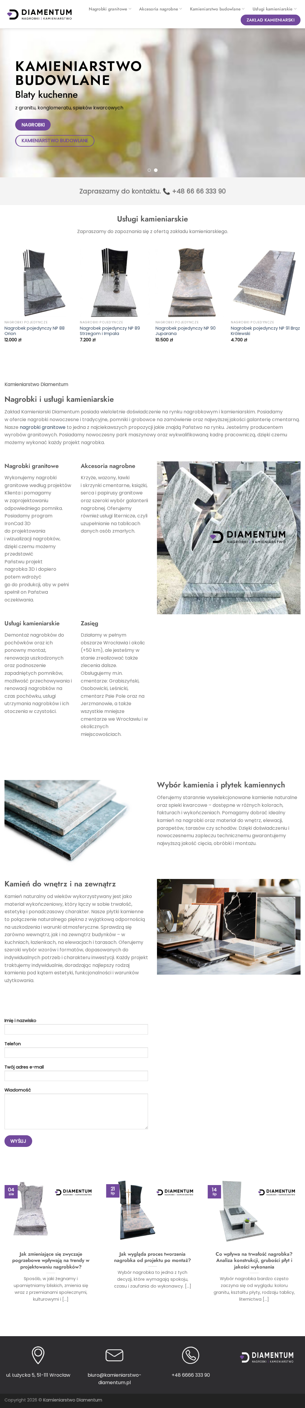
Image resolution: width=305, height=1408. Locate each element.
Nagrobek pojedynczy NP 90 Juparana (185, 331)
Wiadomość (17, 1090)
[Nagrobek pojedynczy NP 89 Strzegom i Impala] (115, 282)
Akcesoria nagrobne (158, 9)
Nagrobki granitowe (108, 9)
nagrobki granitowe (43, 427)
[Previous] (13, 103)
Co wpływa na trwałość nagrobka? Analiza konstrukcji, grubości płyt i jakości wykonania (254, 1260)
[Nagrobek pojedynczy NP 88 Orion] (39, 282)
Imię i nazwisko (20, 1021)
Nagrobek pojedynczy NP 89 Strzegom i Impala (110, 331)
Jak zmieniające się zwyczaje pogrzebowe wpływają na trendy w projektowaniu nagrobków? (50, 1260)
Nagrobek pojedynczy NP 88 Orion (34, 331)
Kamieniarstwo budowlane (215, 9)
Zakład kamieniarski (271, 20)
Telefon (12, 1044)
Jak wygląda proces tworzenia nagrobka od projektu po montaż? (152, 1257)
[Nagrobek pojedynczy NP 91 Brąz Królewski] (266, 282)
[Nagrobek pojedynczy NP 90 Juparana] (190, 282)
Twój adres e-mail (24, 1067)
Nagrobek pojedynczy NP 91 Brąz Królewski (265, 331)
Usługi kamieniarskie (273, 9)
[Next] (291, 103)
